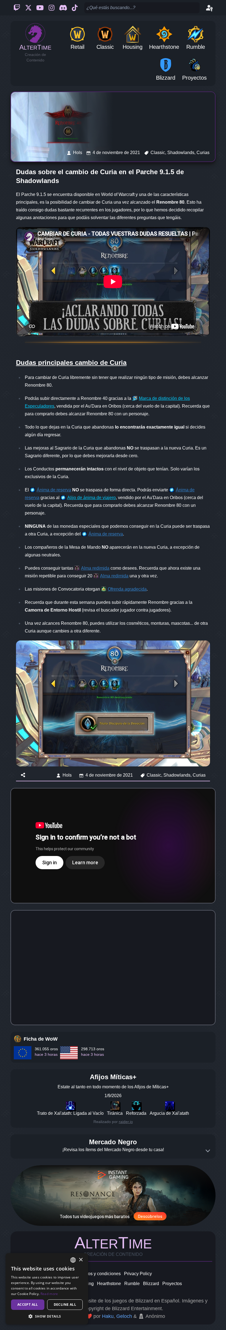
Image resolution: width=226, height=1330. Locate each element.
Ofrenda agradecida (127, 589)
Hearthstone (109, 1283)
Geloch (124, 1316)
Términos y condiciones (97, 1273)
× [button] (81, 1260)
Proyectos (172, 1283)
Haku (108, 1316)
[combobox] (73, 1260)
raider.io (126, 1121)
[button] (47, 1316)
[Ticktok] (75, 7)
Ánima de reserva (54, 490)
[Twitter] (28, 7)
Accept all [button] (27, 1304)
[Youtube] (40, 7)
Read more (49, 1293)
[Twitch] (17, 7)
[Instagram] (51, 7)
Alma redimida (95, 568)
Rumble (132, 1283)
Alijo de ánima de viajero (91, 497)
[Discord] (63, 7)
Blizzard (151, 1283)
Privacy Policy (138, 1273)
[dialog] (47, 1288)
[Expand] (207, 1150)
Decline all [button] (65, 1304)
